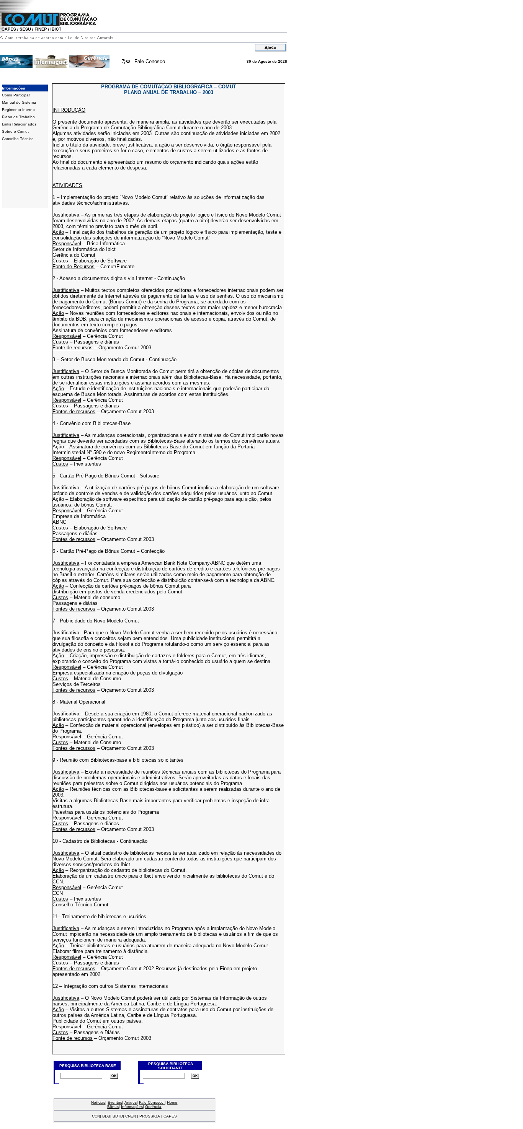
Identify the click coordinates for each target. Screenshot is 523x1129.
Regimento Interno (18, 110)
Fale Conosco (149, 61)
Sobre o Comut (15, 131)
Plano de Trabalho (18, 117)
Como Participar (16, 95)
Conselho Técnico (18, 139)
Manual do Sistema (19, 102)
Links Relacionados (19, 124)
